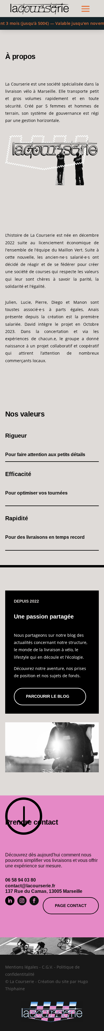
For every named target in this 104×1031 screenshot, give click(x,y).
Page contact (71, 905)
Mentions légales (21, 967)
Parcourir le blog (47, 696)
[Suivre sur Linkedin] (9, 900)
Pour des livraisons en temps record (45, 537)
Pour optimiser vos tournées (36, 492)
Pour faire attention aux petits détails (45, 454)
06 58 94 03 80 (20, 880)
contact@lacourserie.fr (30, 885)
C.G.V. (47, 967)
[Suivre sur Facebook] (34, 900)
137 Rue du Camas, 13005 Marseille (43, 891)
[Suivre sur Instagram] (22, 900)
